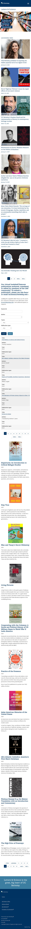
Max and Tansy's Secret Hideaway (15, 545)
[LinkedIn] (5, 894)
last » (24, 279)
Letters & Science (8, 9)
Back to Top (27, 927)
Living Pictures (7, 585)
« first (8, 863)
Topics (3, 320)
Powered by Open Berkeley (7, 916)
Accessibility (4, 918)
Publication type (5, 325)
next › (19, 279)
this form (24, 292)
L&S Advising (5, 906)
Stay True (5, 505)
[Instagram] (8, 894)
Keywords (4, 309)
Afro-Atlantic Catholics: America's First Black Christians (15, 358)
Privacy (3, 922)
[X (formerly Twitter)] (2, 894)
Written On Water (6, 414)
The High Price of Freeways (12, 843)
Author (3, 314)
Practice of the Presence (11, 671)
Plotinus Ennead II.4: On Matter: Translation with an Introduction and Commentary (14, 801)
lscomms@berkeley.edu (18, 294)
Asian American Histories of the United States (14, 713)
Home (3, 897)
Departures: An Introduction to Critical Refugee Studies (14, 464)
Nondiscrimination (5, 920)
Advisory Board (5, 904)
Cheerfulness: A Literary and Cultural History (13, 339)
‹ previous (14, 863)
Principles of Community (8, 909)
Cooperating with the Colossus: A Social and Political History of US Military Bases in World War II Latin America (14, 628)
